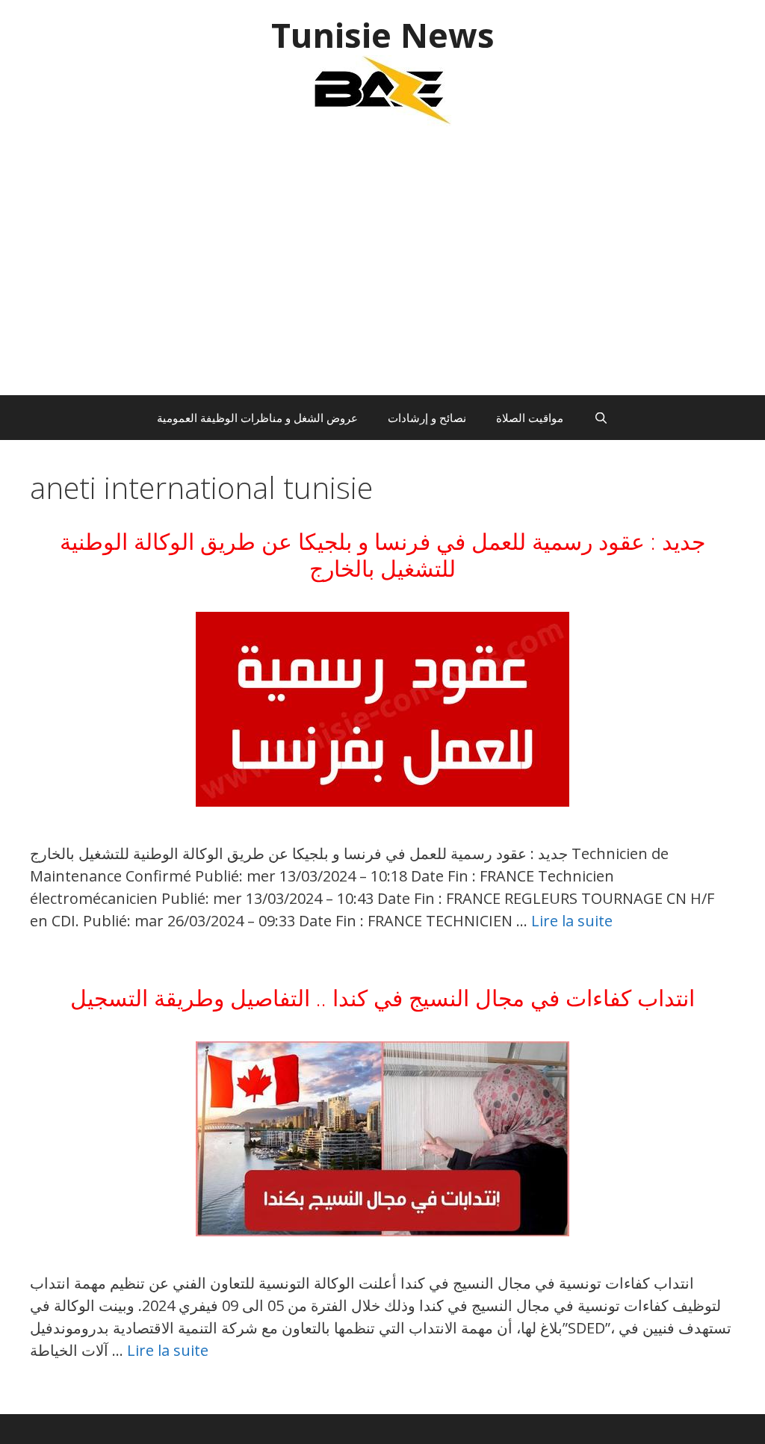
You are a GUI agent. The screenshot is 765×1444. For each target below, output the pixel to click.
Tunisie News (383, 35)
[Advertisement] (382, 268)
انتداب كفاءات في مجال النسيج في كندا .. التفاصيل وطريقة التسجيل (382, 997)
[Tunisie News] (382, 89)
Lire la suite (572, 921)
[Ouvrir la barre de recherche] (600, 417)
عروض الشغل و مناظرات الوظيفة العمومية (257, 417)
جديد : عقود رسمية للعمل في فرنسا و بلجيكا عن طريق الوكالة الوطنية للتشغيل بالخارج (383, 554)
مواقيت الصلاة (529, 417)
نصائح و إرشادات (427, 417)
